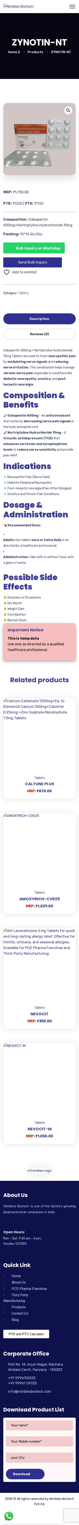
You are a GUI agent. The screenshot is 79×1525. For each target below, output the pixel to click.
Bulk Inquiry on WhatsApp (38, 248)
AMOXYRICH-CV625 (39, 899)
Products (35, 52)
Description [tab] (39, 319)
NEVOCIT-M (40, 1129)
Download (21, 1474)
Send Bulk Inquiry (32, 262)
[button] (68, 110)
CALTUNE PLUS (39, 784)
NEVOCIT (39, 1014)
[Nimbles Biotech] (18, 6)
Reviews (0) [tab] (39, 334)
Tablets (23, 293)
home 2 (14, 52)
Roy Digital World (40, 1516)
